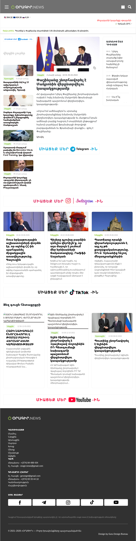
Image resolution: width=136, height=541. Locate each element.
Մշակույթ (13, 453)
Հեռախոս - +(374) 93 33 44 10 (23, 479)
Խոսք (11, 446)
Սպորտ (12, 443)
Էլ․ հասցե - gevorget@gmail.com (24, 476)
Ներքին (7, 108)
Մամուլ (12, 434)
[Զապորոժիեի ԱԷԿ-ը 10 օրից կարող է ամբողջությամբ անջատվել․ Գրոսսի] (18, 70)
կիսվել (40, 137)
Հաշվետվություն (17, 485)
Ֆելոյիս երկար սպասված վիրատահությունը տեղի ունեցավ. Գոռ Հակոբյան (117, 82)
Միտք (11, 449)
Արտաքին (8, 78)
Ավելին (12, 456)
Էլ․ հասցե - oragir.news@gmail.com (25, 466)
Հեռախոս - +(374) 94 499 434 (23, 463)
